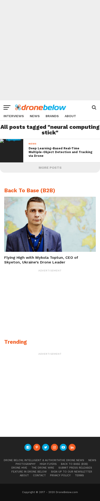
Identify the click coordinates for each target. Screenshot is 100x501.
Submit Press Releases (75, 467)
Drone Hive (19, 467)
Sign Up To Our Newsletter (71, 471)
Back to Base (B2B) (74, 464)
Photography (26, 464)
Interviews (13, 116)
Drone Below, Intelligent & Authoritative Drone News (44, 460)
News (35, 116)
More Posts (50, 167)
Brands (52, 116)
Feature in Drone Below (29, 471)
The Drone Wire (42, 467)
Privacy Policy (60, 475)
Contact (39, 475)
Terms (79, 475)
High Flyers (48, 464)
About (70, 116)
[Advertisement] (50, 50)
